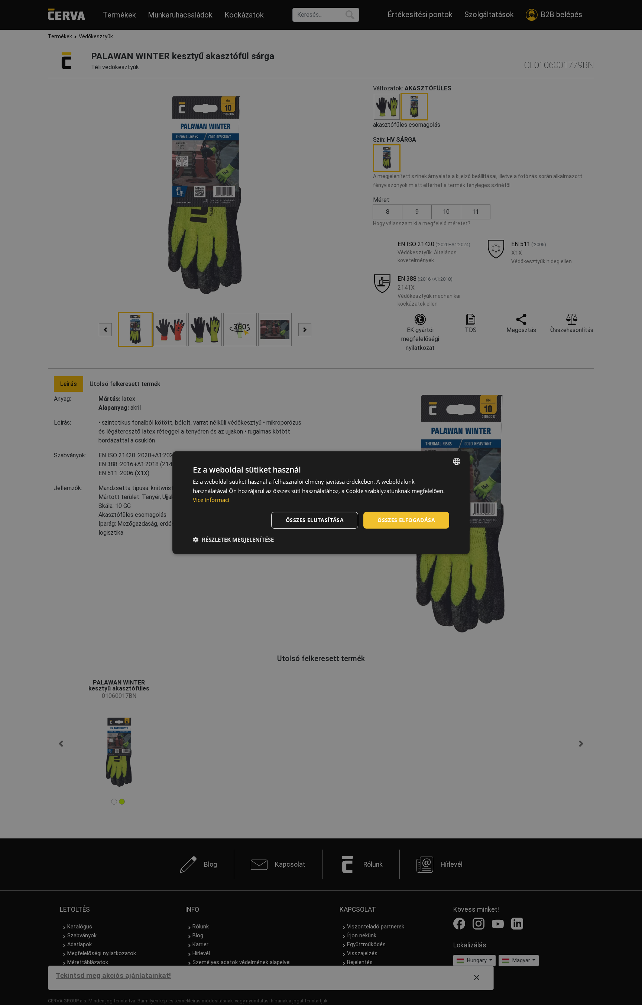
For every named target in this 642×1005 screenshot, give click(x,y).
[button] (233, 539)
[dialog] (321, 502)
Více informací (211, 499)
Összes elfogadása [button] (406, 520)
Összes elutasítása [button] (315, 520)
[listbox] (456, 461)
